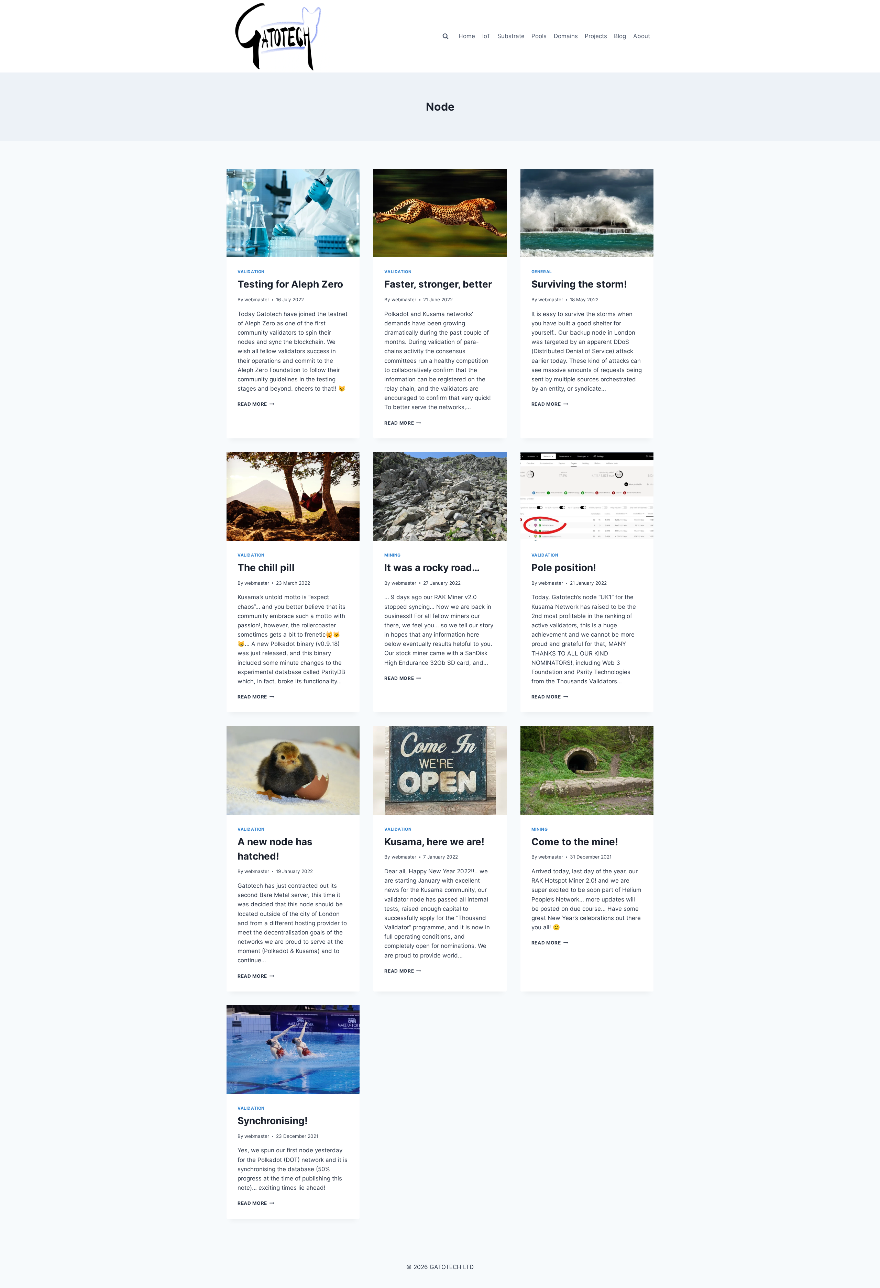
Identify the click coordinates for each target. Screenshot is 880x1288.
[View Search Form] (445, 36)
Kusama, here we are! (434, 842)
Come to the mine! (574, 842)
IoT (486, 36)
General (541, 271)
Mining (392, 555)
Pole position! (563, 567)
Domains (566, 36)
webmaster (256, 299)
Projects (596, 36)
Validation (251, 271)
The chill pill (266, 567)
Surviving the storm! (579, 284)
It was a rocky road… (432, 567)
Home (467, 36)
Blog (620, 36)
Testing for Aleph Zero (290, 284)
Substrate (511, 36)
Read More (256, 404)
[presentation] (293, 213)
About (641, 36)
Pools (539, 36)
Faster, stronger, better (438, 284)
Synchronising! (273, 1121)
